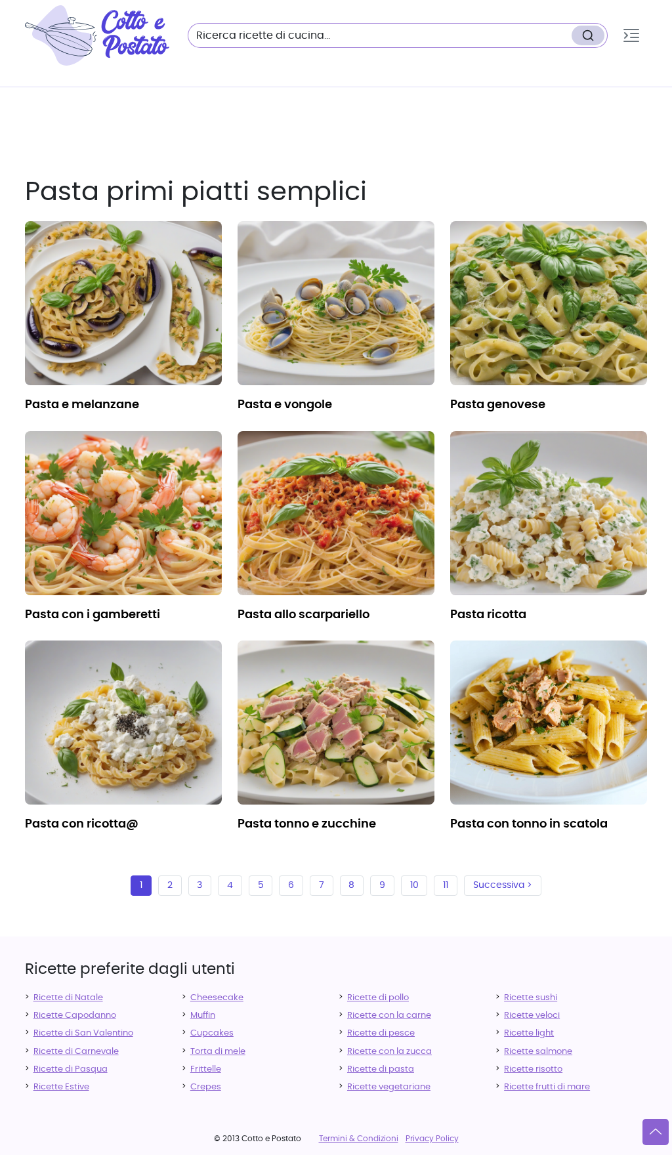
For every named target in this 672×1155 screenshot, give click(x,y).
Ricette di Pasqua (70, 1069)
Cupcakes (212, 1033)
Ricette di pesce (381, 1033)
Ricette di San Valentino (83, 1033)
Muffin (202, 1015)
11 (445, 885)
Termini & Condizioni (358, 1139)
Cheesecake (216, 998)
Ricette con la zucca (389, 1051)
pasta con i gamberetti (92, 615)
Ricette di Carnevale (76, 1051)
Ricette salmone (538, 1051)
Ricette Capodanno (74, 1015)
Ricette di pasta (380, 1069)
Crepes (205, 1087)
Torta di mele (217, 1051)
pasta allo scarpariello (303, 615)
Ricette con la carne (389, 1015)
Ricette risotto (533, 1069)
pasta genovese (497, 405)
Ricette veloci (532, 1015)
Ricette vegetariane (388, 1087)
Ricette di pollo (378, 998)
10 (414, 885)
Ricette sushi (530, 998)
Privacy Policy (432, 1139)
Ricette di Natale (68, 998)
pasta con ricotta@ (81, 824)
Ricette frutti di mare (547, 1087)
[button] (631, 35)
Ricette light (529, 1033)
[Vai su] (655, 1132)
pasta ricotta (488, 615)
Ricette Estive (61, 1087)
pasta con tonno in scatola (529, 824)
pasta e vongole (285, 405)
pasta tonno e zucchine (307, 824)
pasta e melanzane (82, 405)
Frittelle (205, 1069)
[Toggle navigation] (631, 35)
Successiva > (502, 885)
